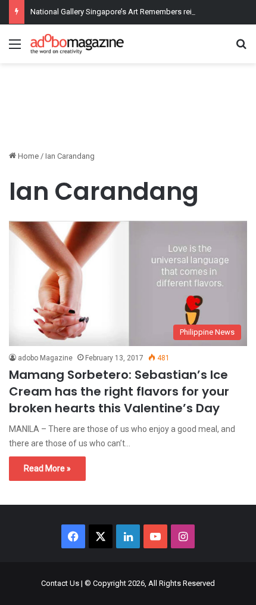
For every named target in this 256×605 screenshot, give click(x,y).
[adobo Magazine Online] (77, 44)
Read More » (47, 468)
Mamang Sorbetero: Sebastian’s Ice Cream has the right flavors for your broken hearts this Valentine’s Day (119, 391)
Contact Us (60, 583)
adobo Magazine (45, 358)
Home (27, 156)
